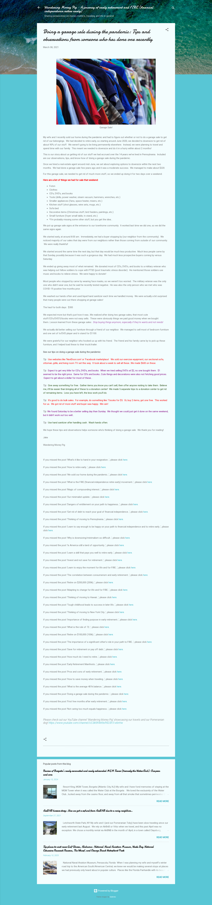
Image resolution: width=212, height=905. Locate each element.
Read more (163, 801)
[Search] (173, 8)
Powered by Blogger (107, 890)
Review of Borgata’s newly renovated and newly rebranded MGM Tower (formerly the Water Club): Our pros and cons (101, 773)
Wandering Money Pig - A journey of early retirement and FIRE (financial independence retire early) (98, 9)
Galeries (113, 897)
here (125, 459)
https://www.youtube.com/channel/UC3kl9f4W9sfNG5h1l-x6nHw (86, 722)
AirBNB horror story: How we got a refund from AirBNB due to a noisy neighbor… (88, 811)
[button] (167, 30)
